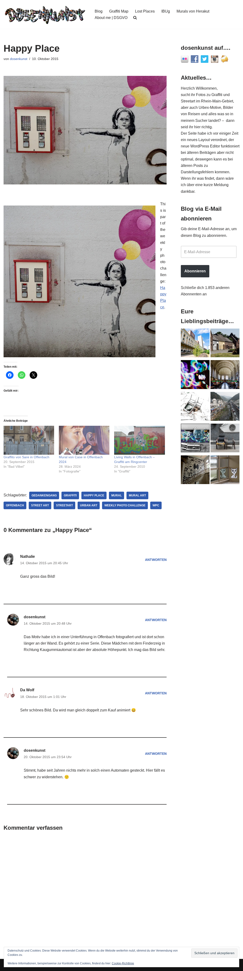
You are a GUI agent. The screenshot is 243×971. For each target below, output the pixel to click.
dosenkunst (18, 59)
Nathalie (27, 556)
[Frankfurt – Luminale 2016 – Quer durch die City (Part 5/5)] (195, 375)
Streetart (64, 505)
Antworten (156, 560)
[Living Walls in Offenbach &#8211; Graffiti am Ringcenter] (139, 440)
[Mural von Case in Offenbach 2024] (84, 440)
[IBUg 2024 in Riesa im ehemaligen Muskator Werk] (195, 344)
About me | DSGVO (111, 18)
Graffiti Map (118, 11)
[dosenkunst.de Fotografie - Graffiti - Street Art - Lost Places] (45, 14)
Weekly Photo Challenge (124, 505)
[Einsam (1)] (224, 470)
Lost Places (145, 11)
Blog (99, 11)
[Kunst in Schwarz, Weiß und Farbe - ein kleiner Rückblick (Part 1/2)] (195, 439)
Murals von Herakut (193, 11)
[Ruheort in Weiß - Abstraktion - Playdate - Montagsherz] (195, 407)
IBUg (165, 11)
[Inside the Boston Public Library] (224, 375)
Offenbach (15, 505)
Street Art (40, 505)
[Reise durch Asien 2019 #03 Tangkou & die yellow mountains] (224, 407)
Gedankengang (44, 495)
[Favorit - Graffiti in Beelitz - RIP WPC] (195, 470)
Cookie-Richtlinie (123, 963)
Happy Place (94, 495)
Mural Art (137, 495)
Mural (116, 495)
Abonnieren (195, 271)
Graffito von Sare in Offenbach (26, 457)
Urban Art (88, 505)
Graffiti (70, 495)
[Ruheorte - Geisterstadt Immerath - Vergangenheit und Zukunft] (224, 344)
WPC (156, 505)
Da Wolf (27, 690)
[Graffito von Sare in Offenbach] (29, 440)
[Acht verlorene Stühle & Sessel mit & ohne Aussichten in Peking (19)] (224, 439)
